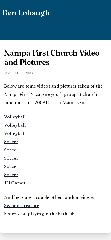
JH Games (14, 183)
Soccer (11, 142)
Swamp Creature (21, 206)
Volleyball (15, 117)
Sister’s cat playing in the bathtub (39, 214)
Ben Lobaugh (26, 13)
